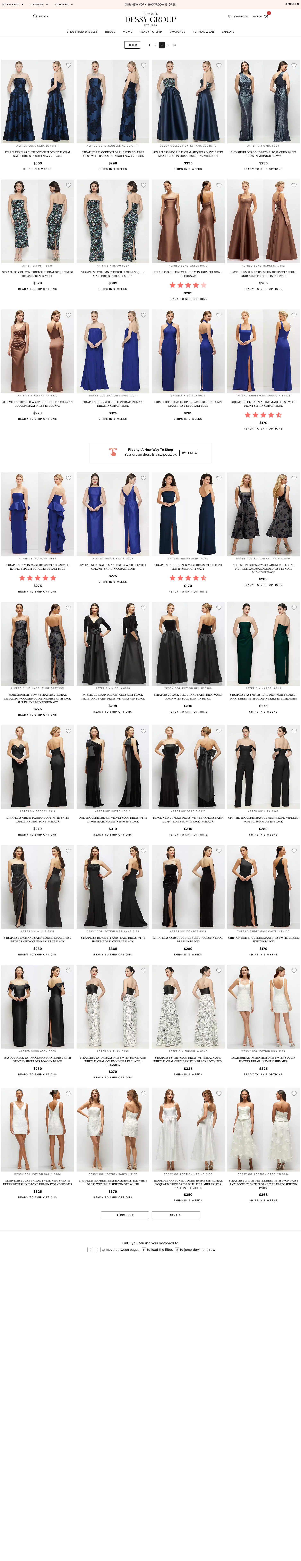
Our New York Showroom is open (150, 4)
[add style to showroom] (68, 66)
